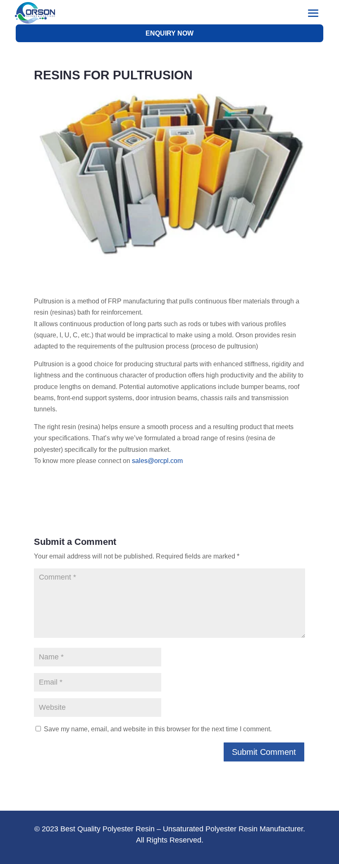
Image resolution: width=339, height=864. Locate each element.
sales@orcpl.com (157, 460)
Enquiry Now (169, 33)
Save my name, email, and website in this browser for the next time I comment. (158, 729)
